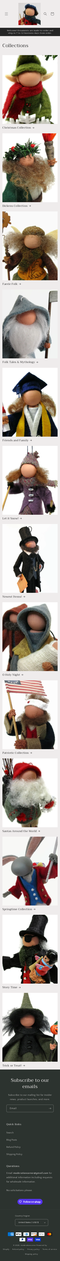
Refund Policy (13, 1147)
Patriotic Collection (15, 753)
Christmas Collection (16, 128)
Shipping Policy (14, 1154)
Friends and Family (15, 440)
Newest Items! (12, 597)
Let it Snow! (10, 518)
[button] (6, 13)
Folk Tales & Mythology (18, 362)
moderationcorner (28, 1245)
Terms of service (50, 1249)
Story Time (9, 987)
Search (10, 1132)
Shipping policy (31, 1254)
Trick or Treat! (12, 1065)
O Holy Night (11, 675)
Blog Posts (11, 1140)
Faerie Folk (10, 284)
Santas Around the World (19, 831)
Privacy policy (33, 1249)
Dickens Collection (15, 206)
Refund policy (18, 1249)
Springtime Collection (17, 909)
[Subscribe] (49, 1108)
